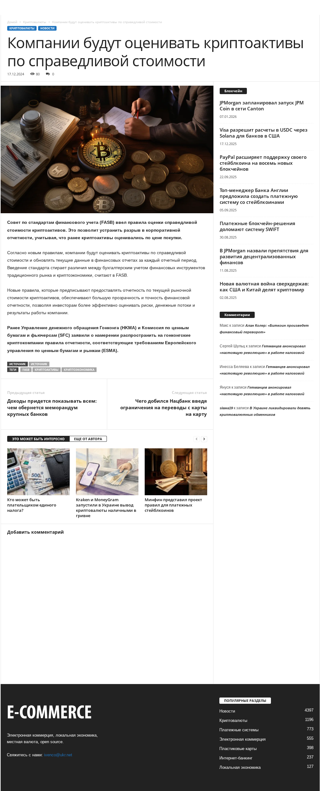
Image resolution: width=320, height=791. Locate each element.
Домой (12, 22)
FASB (25, 370)
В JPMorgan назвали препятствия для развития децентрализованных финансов (264, 256)
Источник (39, 364)
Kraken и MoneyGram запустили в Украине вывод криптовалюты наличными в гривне (106, 507)
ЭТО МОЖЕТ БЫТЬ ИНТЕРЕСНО (38, 438)
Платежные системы (238, 730)
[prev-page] (196, 439)
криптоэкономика (79, 370)
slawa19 (226, 408)
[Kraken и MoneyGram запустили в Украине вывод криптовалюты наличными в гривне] (107, 471)
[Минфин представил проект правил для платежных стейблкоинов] (176, 471)
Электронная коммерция (242, 739)
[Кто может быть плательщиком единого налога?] (38, 471)
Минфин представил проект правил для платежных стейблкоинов (173, 505)
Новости (47, 28)
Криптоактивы (46, 370)
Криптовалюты (34, 22)
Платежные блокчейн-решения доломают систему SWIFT (257, 226)
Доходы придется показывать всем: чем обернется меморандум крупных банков (52, 407)
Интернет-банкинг (235, 758)
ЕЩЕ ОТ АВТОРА (88, 438)
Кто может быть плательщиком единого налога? (31, 505)
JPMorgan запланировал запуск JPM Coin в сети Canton (262, 105)
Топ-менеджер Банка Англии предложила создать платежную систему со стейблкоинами (259, 196)
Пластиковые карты (238, 748)
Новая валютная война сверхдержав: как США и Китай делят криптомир (264, 286)
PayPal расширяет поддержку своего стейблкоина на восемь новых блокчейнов (263, 163)
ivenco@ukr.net (58, 755)
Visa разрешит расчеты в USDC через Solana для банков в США (264, 133)
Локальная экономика (240, 767)
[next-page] (204, 439)
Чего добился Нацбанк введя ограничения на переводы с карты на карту (163, 407)
